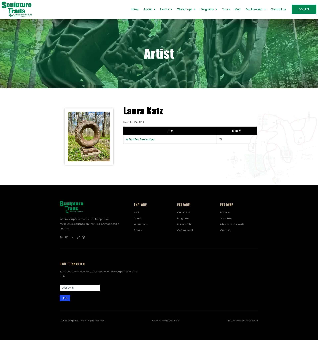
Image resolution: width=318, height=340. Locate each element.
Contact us (278, 9)
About (148, 9)
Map (238, 9)
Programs (207, 9)
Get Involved (254, 9)
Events (164, 9)
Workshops (184, 9)
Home (135, 9)
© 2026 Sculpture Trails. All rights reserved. (82, 320)
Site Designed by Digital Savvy (242, 320)
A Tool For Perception (140, 139)
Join (64, 298)
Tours (226, 9)
